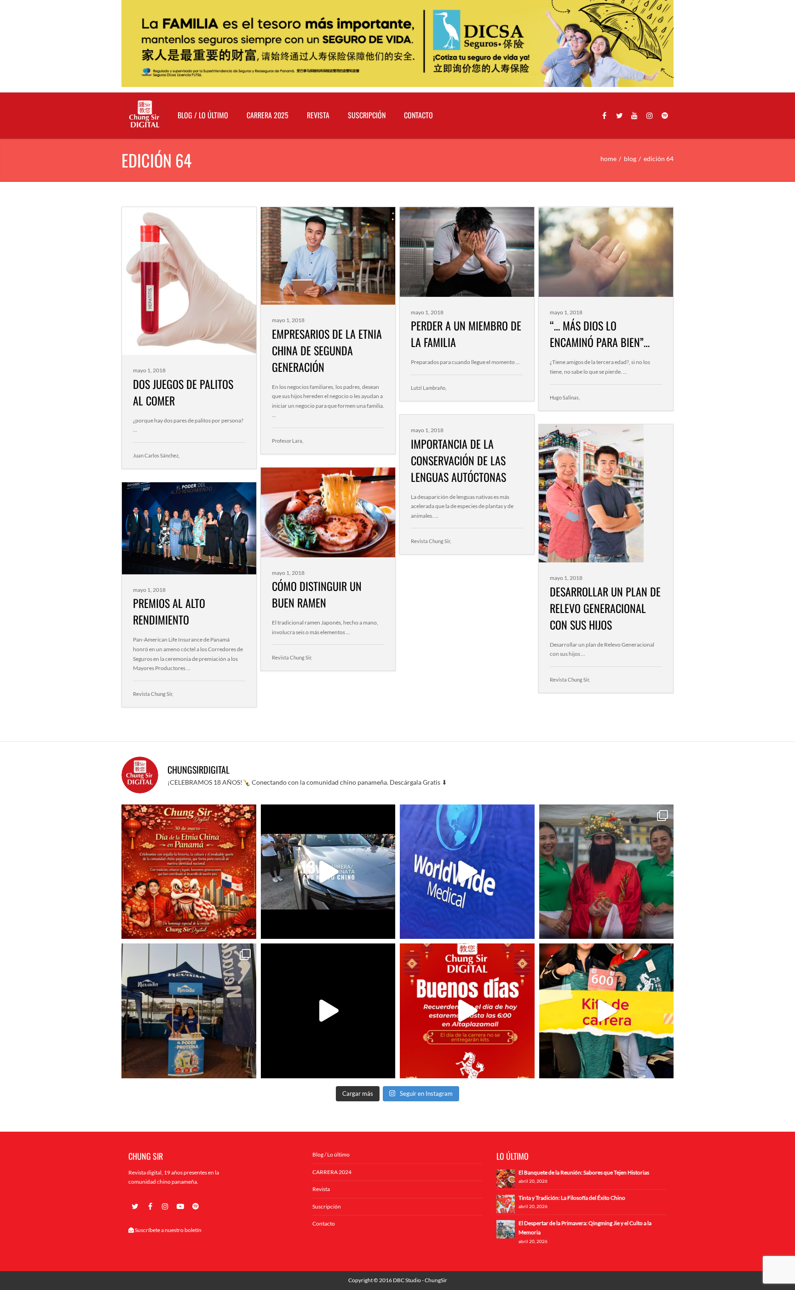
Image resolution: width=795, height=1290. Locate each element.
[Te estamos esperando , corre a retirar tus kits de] (467, 1010)
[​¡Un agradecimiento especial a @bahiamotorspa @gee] (328, 871)
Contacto (418, 115)
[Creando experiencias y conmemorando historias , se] (606, 1010)
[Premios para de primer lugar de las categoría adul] (328, 1010)
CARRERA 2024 (331, 1172)
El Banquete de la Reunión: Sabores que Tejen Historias (583, 1172)
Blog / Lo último (203, 115)
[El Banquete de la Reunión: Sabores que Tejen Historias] (505, 1177)
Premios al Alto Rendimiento (169, 611)
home (608, 158)
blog (630, 158)
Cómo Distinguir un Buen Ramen (317, 594)
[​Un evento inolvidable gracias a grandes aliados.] (467, 871)
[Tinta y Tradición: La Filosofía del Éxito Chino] (505, 1203)
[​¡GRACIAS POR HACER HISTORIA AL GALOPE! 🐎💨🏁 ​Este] (606, 871)
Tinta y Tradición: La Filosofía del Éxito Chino (571, 1197)
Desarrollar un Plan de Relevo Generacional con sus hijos (605, 608)
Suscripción (367, 115)
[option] (397, 43)
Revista (318, 115)
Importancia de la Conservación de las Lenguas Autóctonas (458, 460)
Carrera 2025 (267, 115)
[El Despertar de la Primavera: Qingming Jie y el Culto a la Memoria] (505, 1228)
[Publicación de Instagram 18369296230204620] (188, 871)
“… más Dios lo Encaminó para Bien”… (600, 333)
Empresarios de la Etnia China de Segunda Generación (327, 350)
